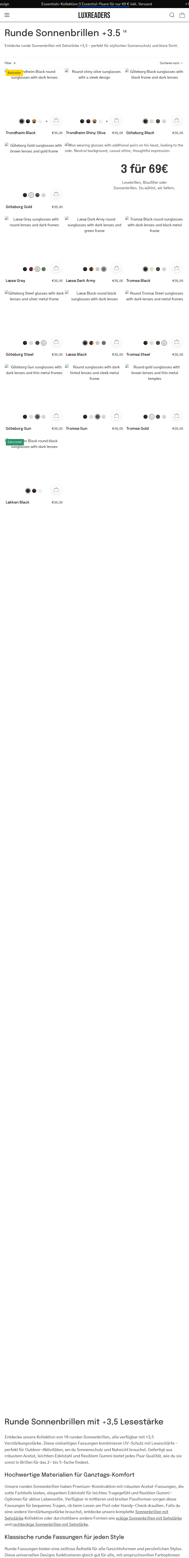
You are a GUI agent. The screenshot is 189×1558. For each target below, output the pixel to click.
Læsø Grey (15, 280)
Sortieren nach (169, 63)
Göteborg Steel (19, 354)
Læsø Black (76, 354)
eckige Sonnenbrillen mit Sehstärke (149, 1518)
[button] (171, 14)
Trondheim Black (21, 132)
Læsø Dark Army (80, 280)
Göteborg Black (140, 132)
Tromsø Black (138, 280)
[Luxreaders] (94, 15)
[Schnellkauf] (56, 120)
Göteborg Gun (18, 428)
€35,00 (57, 132)
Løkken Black (18, 502)
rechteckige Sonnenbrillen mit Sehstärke (50, 1524)
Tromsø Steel (138, 354)
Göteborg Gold (19, 206)
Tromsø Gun (76, 428)
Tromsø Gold (137, 428)
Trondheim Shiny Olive (86, 132)
